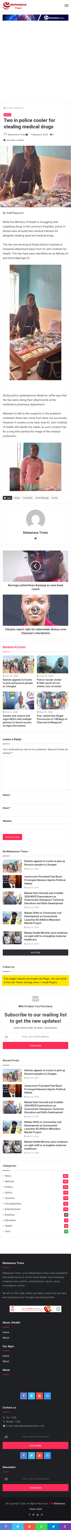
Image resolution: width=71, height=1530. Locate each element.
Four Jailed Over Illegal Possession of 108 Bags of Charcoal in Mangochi (52, 719)
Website (7, 821)
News (8, 1175)
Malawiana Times (16, 134)
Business (10, 1214)
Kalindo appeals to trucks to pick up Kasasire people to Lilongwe (18, 683)
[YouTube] (39, 1395)
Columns (9, 1198)
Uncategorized (13, 1203)
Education (10, 1220)
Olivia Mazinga (42, 498)
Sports (8, 1192)
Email (7, 808)
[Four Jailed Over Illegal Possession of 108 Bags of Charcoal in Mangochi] (52, 700)
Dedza (17, 498)
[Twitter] (31, 1395)
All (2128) (35, 952)
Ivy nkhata (27, 498)
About (6, 1337)
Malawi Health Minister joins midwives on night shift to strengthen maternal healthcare (46, 936)
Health (8, 1225)
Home (9, 107)
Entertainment (13, 1209)
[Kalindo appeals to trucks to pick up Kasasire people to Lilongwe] (18, 664)
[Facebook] (23, 1395)
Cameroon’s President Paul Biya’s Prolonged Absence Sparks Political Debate (44, 880)
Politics (9, 1187)
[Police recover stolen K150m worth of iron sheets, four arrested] (52, 664)
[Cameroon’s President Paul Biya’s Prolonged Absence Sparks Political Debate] (12, 881)
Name (7, 795)
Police (54, 498)
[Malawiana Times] (15, 5)
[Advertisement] (35, 65)
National (19, 107)
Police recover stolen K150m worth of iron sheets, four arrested (49, 683)
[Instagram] (47, 1395)
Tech (7, 1231)
